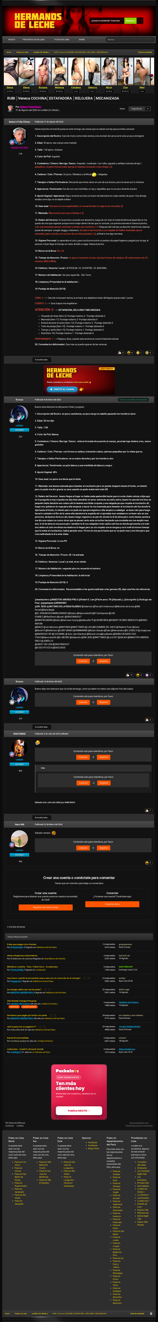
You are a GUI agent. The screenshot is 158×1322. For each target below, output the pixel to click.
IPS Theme (10, 1123)
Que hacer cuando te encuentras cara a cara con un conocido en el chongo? (44, 978)
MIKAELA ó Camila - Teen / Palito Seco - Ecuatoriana (32, 966)
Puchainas (92, 1145)
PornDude (92, 1142)
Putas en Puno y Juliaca (116, 1264)
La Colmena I (143, 1195)
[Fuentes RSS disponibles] (151, 1314)
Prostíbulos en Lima (33, 39)
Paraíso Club (142, 1210)
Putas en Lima (62, 39)
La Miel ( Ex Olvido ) (50, 110)
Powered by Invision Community (139, 1126)
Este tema (140, 40)
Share (122, 109)
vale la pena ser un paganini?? (22, 1026)
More (82, 39)
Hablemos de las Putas (46, 947)
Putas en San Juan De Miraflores (45, 1174)
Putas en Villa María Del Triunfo (45, 1165)
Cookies (20, 1126)
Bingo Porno (93, 1148)
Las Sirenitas (143, 1198)
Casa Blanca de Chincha (54, 958)
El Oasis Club (143, 1183)
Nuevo (11, 39)
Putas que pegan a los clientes (21, 944)
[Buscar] (152, 39)
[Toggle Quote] (39, 768)
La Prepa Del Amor (45, 1041)
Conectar (83, 661)
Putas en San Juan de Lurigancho (69, 1165)
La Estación (40, 970)
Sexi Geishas (143, 1186)
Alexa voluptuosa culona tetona (22, 955)
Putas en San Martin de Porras (20, 1177)
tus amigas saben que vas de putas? (24, 989)
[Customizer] (140, 21)
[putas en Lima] (38, 20)
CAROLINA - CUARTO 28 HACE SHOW (25, 1049)
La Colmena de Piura (41, 1052)
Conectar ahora (112, 904)
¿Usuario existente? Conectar (106, 21)
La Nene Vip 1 (143, 1201)
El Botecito (142, 1168)
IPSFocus (21, 1123)
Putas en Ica (118, 1258)
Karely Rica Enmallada (18, 1038)
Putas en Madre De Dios (117, 1252)
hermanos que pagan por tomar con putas (27, 1015)
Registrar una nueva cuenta (45, 907)
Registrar (130, 21)
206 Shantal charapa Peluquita (21, 1001)
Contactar (9, 1126)
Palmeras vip (143, 1213)
